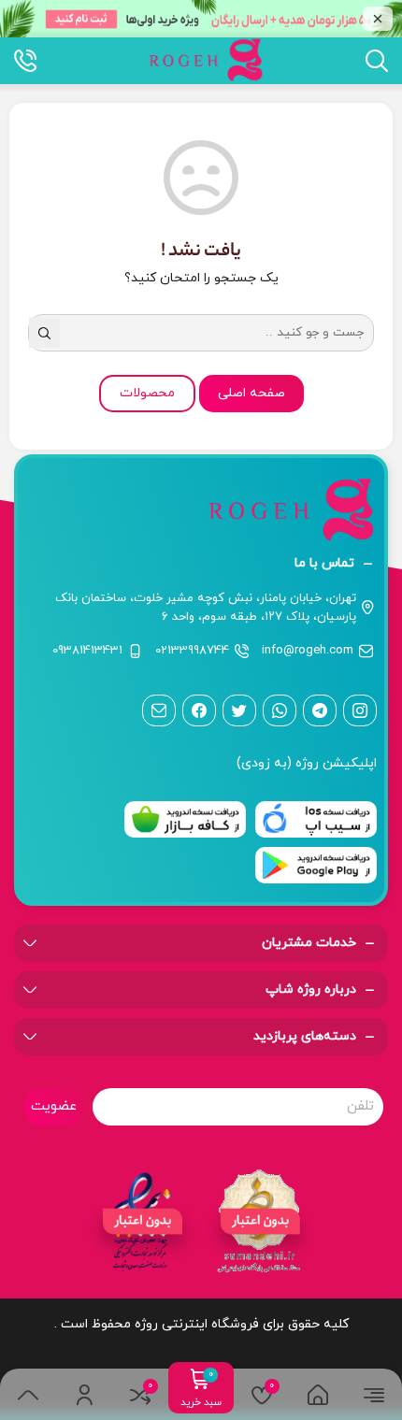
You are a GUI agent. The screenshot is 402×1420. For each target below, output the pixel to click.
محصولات (147, 393)
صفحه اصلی (251, 393)
